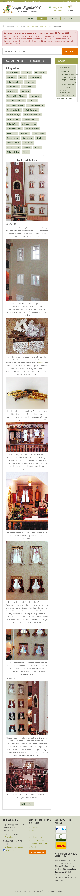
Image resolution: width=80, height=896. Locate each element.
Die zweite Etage (30, 82)
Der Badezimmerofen (12, 86)
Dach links (37, 147)
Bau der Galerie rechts (13, 119)
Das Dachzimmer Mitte (13, 147)
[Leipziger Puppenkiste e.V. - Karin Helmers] (22, 9)
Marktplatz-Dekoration (66, 95)
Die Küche (22, 77)
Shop (19, 19)
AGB (76, 1)
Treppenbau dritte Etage (13, 114)
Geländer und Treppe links (29, 124)
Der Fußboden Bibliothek (13, 110)
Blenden (41, 363)
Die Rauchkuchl (66, 87)
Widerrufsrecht (36, 837)
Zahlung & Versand (38, 840)
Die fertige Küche (27, 138)
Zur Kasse (54, 19)
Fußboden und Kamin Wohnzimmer (16, 96)
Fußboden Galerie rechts (31, 110)
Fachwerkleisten (28, 142)
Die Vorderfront (25, 133)
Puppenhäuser (65, 71)
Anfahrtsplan (7, 837)
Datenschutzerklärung (39, 844)
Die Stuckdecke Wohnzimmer (35, 105)
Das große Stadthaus (12, 72)
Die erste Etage (11, 77)
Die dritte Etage (33, 100)
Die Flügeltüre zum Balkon (14, 82)
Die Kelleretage (27, 72)
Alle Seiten (26, 152)
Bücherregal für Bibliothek (14, 128)
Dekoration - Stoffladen (13, 142)
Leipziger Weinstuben (68, 82)
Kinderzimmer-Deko (35, 96)
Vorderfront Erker (11, 133)
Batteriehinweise (37, 847)
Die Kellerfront (40, 138)
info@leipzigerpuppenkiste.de (31, 1)
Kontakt (72, 1)
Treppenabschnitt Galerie (32, 128)
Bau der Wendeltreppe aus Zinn (32, 114)
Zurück (23, 804)
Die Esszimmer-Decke (28, 86)
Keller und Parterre (40, 72)
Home (9, 19)
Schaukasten (63, 90)
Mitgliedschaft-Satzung (65, 99)
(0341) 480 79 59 (12, 1)
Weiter (31, 804)
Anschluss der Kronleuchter (31, 119)
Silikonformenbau (65, 93)
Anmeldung (68, 19)
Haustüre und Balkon (35, 77)
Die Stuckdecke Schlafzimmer (15, 105)
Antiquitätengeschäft (68, 77)
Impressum (65, 1)
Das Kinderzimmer (12, 91)
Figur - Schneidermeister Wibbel (15, 100)
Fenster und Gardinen (12, 138)
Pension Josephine (67, 85)
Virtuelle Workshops (64, 67)
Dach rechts (27, 147)
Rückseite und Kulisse (13, 152)
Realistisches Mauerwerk (68, 75)
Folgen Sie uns (11, 850)
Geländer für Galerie (12, 124)
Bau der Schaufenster (39, 133)
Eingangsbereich (25, 91)
